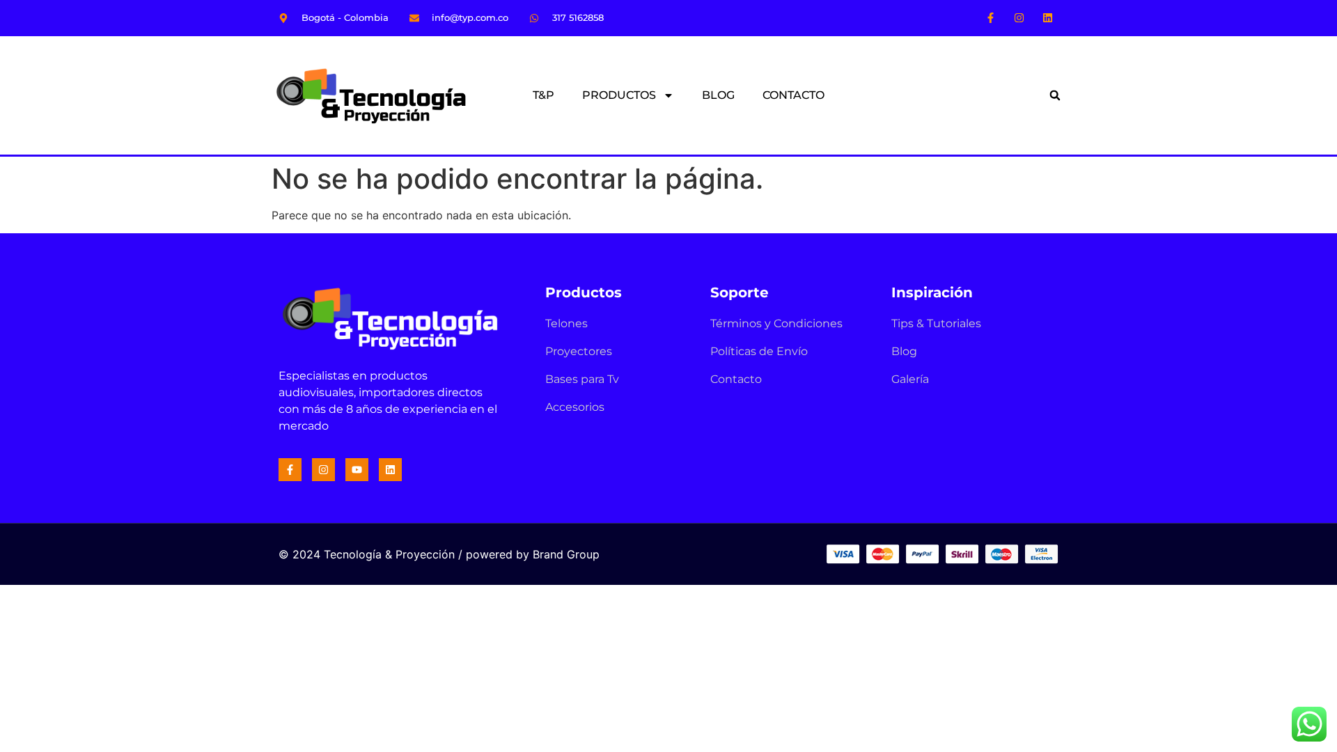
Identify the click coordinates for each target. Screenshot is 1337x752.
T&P (543, 95)
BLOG (718, 95)
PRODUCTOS (619, 95)
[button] (1055, 95)
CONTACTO (793, 95)
